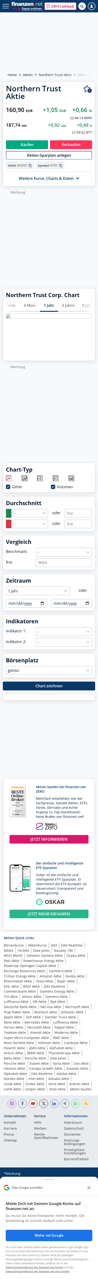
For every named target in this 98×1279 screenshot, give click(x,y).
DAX (54, 945)
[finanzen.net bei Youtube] (33, 1103)
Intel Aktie (36, 1078)
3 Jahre (68, 305)
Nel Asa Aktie (50, 1007)
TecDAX (23, 950)
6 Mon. (30, 305)
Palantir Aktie (14, 1048)
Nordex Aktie (14, 1078)
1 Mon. (10, 305)
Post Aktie (11, 960)
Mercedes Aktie (36, 1022)
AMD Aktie (37, 1048)
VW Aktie (39, 1001)
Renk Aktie (12, 1022)
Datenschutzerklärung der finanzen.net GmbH (34, 1267)
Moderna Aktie (66, 1032)
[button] (60, 6)
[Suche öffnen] (82, 6)
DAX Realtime (72, 945)
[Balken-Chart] (40, 478)
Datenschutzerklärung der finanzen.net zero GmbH (37, 1271)
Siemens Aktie (56, 996)
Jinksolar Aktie (72, 1012)
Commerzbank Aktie (20, 991)
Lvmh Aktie (12, 1089)
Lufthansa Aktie (16, 1001)
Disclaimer (72, 1135)
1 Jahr (49, 305)
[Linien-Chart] (9, 478)
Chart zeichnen (49, 685)
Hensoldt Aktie (38, 1027)
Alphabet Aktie (61, 1048)
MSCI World (13, 955)
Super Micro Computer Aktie (26, 1037)
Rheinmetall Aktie (18, 981)
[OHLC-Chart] (56, 478)
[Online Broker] (27, 8)
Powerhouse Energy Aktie (43, 960)
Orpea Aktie (76, 955)
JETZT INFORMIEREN (49, 839)
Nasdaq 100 (63, 950)
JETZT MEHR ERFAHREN (49, 914)
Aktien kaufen (81, 1089)
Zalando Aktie (77, 1068)
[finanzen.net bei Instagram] (12, 1103)
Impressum (73, 1123)
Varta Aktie (61, 1063)
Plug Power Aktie (17, 1012)
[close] (89, 1187)
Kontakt (10, 1123)
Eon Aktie (81, 1063)
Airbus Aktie (13, 1053)
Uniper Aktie (35, 1089)
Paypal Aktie (64, 1027)
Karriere (10, 1129)
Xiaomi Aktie (39, 1063)
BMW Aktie (35, 1053)
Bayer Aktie (66, 981)
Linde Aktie (12, 1084)
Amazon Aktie (50, 976)
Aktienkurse (37, 945)
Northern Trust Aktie (55, 75)
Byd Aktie (57, 1001)
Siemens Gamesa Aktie (44, 955)
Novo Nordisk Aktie (19, 1042)
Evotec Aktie (34, 1084)
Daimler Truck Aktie (60, 1017)
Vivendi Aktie (40, 1032)
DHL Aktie (11, 986)
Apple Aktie (13, 1017)
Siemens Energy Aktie (57, 991)
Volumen (65, 487)
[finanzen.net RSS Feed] (86, 1103)
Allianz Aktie (31, 996)
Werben (40, 1129)
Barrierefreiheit (76, 1159)
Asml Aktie (57, 1084)
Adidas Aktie (66, 1073)
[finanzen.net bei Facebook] (22, 1103)
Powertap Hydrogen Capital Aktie (30, 965)
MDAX (8, 950)
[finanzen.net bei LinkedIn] (54, 1103)
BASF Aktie (31, 986)
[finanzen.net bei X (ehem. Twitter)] (43, 1103)
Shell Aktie (57, 1089)
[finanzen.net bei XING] (65, 1103)
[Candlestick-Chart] (71, 478)
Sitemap (10, 1140)
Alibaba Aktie (58, 1078)
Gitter (17, 487)
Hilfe (37, 1123)
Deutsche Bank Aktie (20, 1007)
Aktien (28, 75)
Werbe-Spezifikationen (46, 1136)
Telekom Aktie (15, 1032)
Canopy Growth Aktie (45, 1068)
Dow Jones (41, 950)
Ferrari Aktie (13, 1027)
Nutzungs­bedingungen (74, 1142)
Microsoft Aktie (77, 1007)
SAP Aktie (33, 1017)
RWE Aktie (61, 1037)
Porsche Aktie (35, 1058)
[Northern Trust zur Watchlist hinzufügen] (87, 89)
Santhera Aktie (60, 971)
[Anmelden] (91, 6)
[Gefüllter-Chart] (24, 478)
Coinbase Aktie (76, 1042)
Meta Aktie (12, 1058)
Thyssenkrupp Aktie (64, 1053)
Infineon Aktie (49, 1042)
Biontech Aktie (45, 1012)
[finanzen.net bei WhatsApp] (75, 1103)
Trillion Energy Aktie (20, 976)
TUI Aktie (11, 996)
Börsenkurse (14, 945)
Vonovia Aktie (14, 1068)
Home (12, 75)
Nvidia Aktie (74, 976)
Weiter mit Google (49, 1235)
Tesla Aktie (44, 981)
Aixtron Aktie (79, 1084)
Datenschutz (74, 1129)
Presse (9, 1135)
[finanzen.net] (27, 4)
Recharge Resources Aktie (24, 971)
